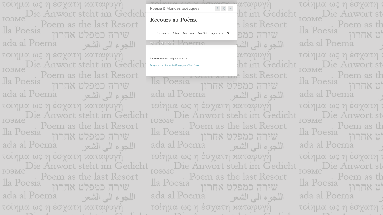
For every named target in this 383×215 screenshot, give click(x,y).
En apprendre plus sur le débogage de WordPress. (174, 65)
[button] (228, 33)
